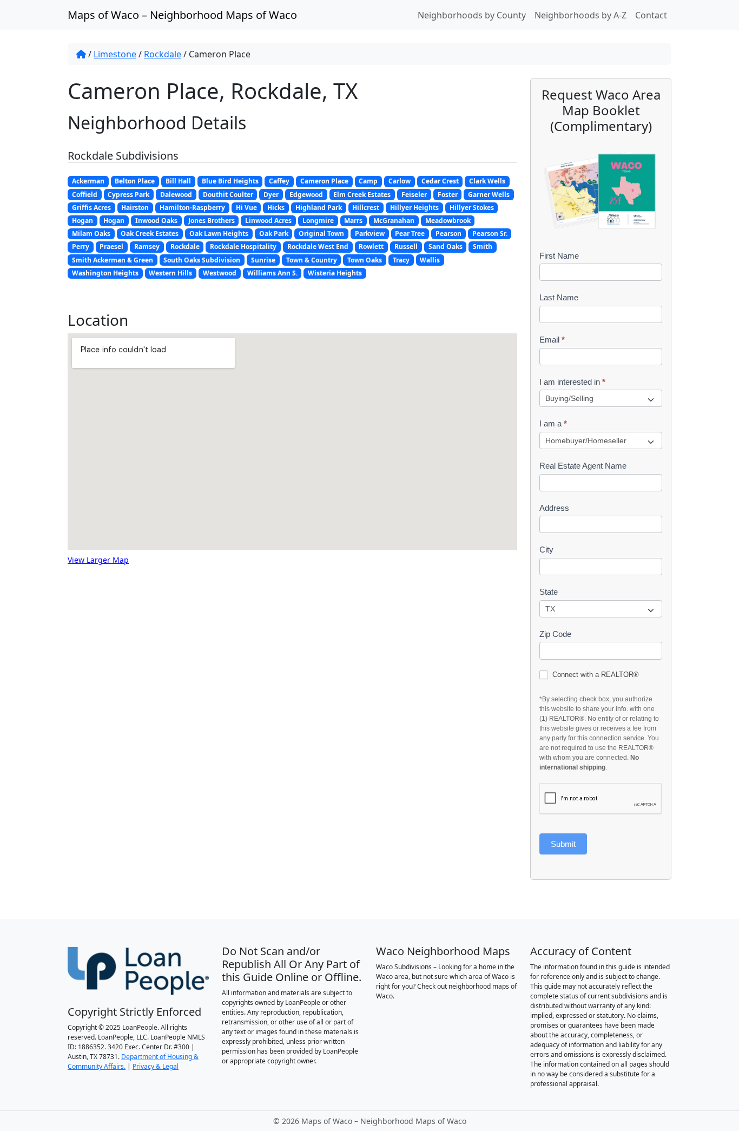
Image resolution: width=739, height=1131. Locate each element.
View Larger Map (98, 560)
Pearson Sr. (489, 233)
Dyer (271, 194)
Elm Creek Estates (362, 194)
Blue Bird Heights (230, 181)
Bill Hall (178, 181)
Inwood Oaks (156, 220)
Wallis (430, 260)
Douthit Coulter (228, 194)
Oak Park (273, 233)
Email (552, 339)
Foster (448, 194)
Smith (482, 246)
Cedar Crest (440, 181)
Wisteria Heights (335, 273)
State (548, 591)
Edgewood (306, 194)
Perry (80, 246)
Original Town (321, 233)
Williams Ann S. (272, 273)
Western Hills (170, 273)
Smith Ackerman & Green (112, 260)
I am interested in (572, 381)
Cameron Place (324, 181)
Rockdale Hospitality (243, 246)
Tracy (401, 260)
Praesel (111, 246)
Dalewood (176, 194)
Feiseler (414, 194)
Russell (406, 246)
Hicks (276, 207)
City (546, 549)
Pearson (448, 233)
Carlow (399, 181)
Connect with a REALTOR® (594, 674)
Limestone (115, 54)
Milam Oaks (91, 233)
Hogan (82, 220)
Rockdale (162, 54)
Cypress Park (128, 194)
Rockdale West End (317, 246)
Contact (651, 15)
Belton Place (135, 181)
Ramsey (147, 246)
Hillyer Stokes (472, 207)
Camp (368, 181)
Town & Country (311, 260)
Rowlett (371, 246)
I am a (553, 423)
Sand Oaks (445, 246)
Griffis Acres (91, 207)
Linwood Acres (268, 220)
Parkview (370, 233)
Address (554, 507)
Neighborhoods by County (472, 15)
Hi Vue (246, 207)
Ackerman (88, 181)
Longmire (318, 220)
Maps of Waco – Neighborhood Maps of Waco (182, 15)
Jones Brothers (211, 220)
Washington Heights (105, 273)
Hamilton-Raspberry (192, 207)
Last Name (558, 297)
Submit (563, 844)
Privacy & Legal (156, 1066)
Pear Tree (410, 233)
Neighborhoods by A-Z (580, 15)
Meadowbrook (448, 220)
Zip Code (555, 634)
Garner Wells (489, 194)
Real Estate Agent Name (582, 465)
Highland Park (318, 207)
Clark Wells (487, 181)
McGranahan (393, 220)
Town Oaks (364, 260)
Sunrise (263, 260)
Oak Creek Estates (150, 233)
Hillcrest (365, 207)
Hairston (135, 207)
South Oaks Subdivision (201, 260)
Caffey (279, 181)
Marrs (353, 220)
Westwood (219, 273)
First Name (559, 255)
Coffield (84, 194)
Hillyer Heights (414, 207)
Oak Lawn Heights (218, 233)
